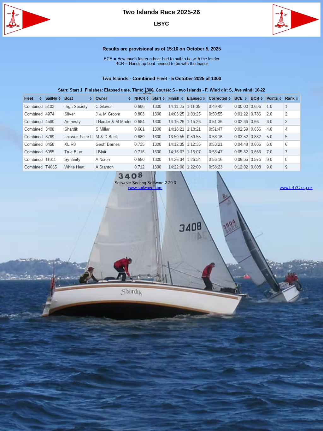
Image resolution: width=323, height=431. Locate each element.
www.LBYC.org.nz (296, 187)
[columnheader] (33, 98)
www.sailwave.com (145, 187)
